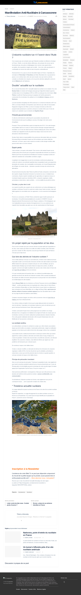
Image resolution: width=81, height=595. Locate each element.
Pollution (71, 65)
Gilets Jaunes (66, 46)
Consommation (66, 27)
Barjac (64, 16)
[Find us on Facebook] (61, 582)
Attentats (71, 13)
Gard (70, 41)
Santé (64, 73)
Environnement (66, 38)
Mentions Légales (41, 589)
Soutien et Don (32, 589)
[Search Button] (77, 2)
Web (64, 89)
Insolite (65, 51)
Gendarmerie (66, 43)
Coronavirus (66, 30)
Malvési (47, 97)
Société (65, 76)
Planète (70, 62)
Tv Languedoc (10, 581)
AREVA (41, 97)
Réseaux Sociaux (67, 70)
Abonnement (24, 589)
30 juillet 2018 (37, 537)
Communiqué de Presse (68, 24)
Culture (72, 30)
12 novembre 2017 (22, 16)
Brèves (65, 19)
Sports (69, 79)
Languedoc (65, 54)
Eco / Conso (66, 32)
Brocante (70, 16)
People (64, 62)
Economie (65, 35)
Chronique (71, 19)
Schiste (69, 73)
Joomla (70, 51)
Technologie (66, 84)
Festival (65, 41)
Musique (72, 60)
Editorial (72, 35)
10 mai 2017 (38, 552)
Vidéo (72, 87)
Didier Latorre (28, 537)
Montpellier (65, 60)
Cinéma (65, 22)
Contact (18, 589)
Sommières (71, 76)
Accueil (6, 8)
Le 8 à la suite (66, 57)
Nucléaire (29, 492)
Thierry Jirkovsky (11, 16)
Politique (65, 65)
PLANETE (12, 8)
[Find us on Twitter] (64, 582)
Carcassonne (21, 492)
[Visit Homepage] (40, 2)
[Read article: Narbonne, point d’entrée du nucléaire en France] (13, 537)
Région (70, 68)
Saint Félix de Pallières (20, 270)
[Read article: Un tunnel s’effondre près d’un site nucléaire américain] (13, 551)
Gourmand (65, 49)
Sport (64, 79)
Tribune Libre (66, 87)
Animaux (65, 13)
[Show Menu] (4, 2)
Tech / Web (65, 81)
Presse (65, 68)
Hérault (71, 49)
